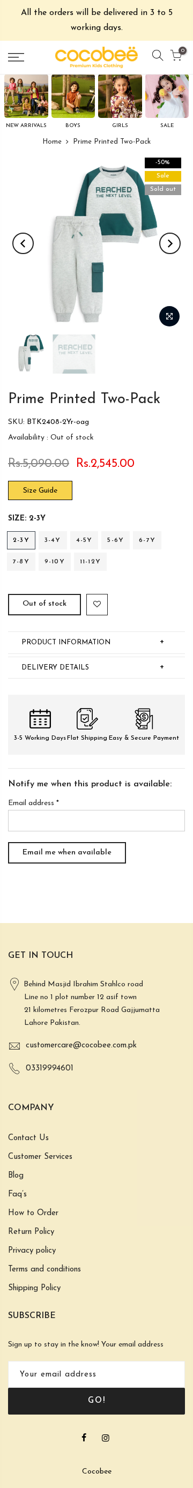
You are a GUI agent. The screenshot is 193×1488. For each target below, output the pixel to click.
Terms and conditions (44, 1270)
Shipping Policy (34, 1288)
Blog (16, 1176)
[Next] (170, 243)
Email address (33, 803)
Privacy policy (32, 1251)
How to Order (33, 1213)
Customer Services (40, 1157)
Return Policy (31, 1232)
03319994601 (49, 1069)
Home (52, 141)
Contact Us (28, 1138)
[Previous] (23, 243)
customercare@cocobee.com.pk (81, 1045)
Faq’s (17, 1195)
